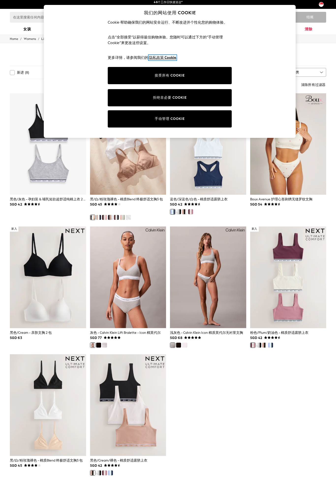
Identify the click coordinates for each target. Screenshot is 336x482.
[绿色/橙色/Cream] (122, 217)
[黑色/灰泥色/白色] (178, 211)
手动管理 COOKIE (170, 119)
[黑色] (98, 345)
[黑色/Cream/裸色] (184, 211)
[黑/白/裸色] (110, 217)
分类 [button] (295, 72)
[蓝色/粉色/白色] (128, 217)
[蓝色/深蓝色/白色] (172, 211)
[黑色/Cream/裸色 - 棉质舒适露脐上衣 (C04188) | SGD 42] (128, 405)
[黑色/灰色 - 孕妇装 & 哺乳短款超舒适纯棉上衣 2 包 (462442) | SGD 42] (48, 144)
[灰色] (92, 345)
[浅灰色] (172, 345)
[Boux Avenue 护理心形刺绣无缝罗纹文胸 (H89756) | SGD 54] (288, 144)
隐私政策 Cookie (162, 57)
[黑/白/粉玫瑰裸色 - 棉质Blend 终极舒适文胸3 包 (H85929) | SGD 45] (48, 405)
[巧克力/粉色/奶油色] (104, 217)
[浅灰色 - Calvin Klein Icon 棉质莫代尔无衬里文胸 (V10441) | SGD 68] (208, 277)
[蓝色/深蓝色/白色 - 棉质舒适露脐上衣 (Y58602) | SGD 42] (208, 144)
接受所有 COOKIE (170, 75)
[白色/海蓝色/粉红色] (98, 217)
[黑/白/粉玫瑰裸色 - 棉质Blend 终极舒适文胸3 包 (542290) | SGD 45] (128, 144)
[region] (170, 71)
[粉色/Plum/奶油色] (190, 211)
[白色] (104, 345)
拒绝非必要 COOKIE (170, 98)
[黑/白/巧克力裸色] (116, 217)
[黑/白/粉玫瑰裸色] (92, 217)
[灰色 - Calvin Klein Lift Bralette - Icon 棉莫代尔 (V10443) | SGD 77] (128, 277)
